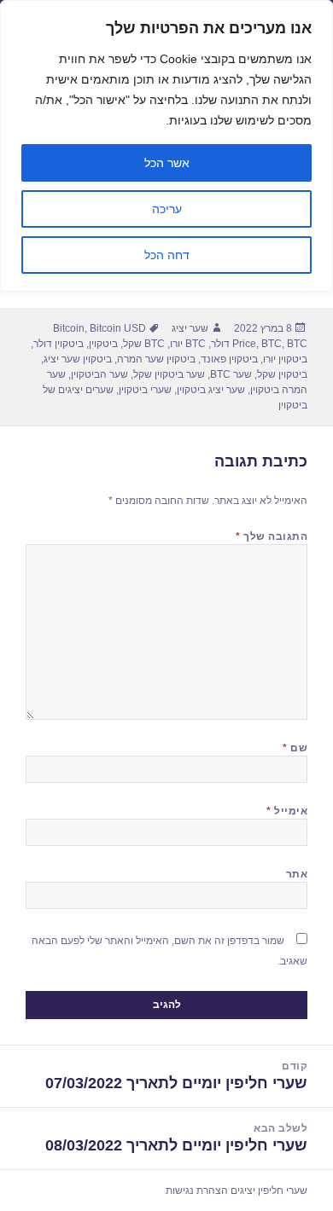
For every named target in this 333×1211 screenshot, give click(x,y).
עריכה (167, 209)
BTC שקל (144, 344)
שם (295, 748)
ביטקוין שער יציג (78, 359)
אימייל (286, 811)
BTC (271, 344)
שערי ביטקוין (145, 390)
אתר (296, 874)
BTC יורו (188, 344)
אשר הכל (167, 163)
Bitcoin (69, 328)
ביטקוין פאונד (229, 359)
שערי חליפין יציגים (269, 1191)
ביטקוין (103, 344)
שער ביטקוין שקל (169, 374)
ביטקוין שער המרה (156, 359)
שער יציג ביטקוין (211, 390)
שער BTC (231, 374)
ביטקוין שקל (282, 374)
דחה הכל (167, 255)
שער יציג (190, 328)
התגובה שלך (271, 536)
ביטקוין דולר (58, 344)
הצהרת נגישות (197, 1191)
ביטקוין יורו (285, 359)
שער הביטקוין (99, 374)
